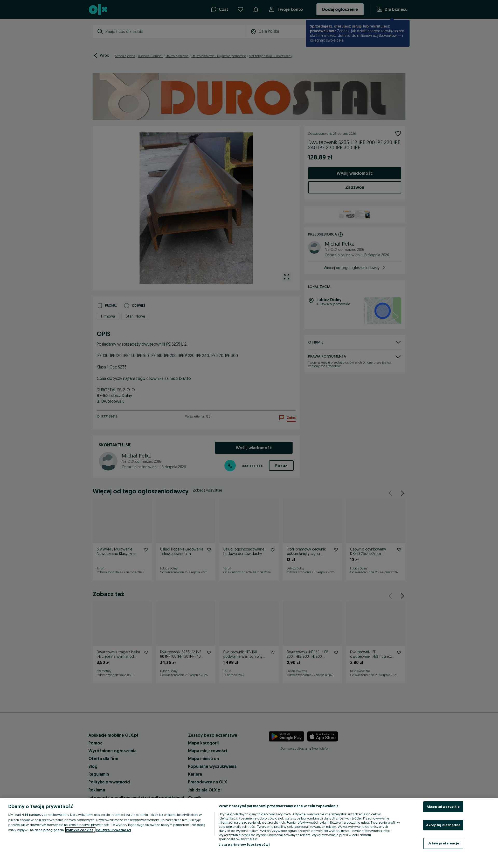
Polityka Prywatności (113, 830)
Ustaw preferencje (443, 843)
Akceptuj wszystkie (443, 806)
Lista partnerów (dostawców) (244, 844)
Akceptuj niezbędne (443, 825)
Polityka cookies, (80, 830)
